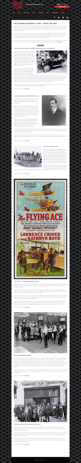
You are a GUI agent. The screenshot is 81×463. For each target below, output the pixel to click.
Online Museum (55, 12)
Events (33, 12)
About (19, 12)
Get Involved (40, 12)
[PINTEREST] (63, 17)
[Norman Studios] (17, 10)
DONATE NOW (62, 7)
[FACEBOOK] (54, 17)
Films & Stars (26, 12)
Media (48, 12)
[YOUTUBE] (67, 17)
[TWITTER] (58, 17)
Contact (63, 12)
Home (14, 12)
